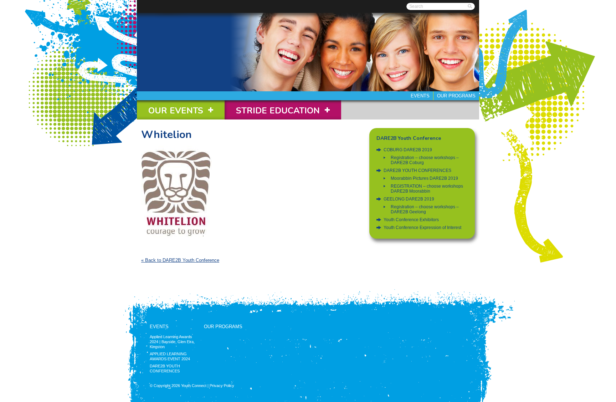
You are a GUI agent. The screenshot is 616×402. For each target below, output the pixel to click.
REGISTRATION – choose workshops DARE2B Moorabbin (427, 189)
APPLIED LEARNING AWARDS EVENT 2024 (170, 356)
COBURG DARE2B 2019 (408, 149)
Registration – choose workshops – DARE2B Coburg (425, 160)
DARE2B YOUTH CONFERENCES (417, 170)
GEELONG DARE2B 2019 (409, 199)
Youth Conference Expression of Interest (422, 227)
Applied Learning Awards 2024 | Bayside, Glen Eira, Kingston (172, 342)
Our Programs (456, 95)
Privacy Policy (222, 385)
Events (420, 95)
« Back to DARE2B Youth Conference (180, 260)
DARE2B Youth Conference (408, 138)
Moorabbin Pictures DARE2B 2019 (424, 178)
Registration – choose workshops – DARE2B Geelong (425, 209)
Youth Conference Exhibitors (411, 219)
